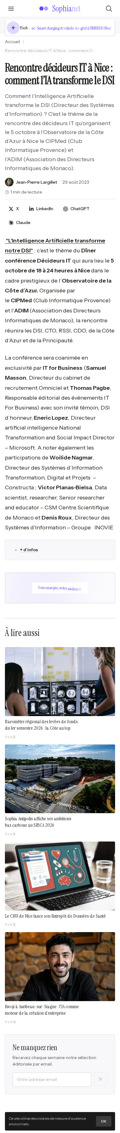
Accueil (12, 41)
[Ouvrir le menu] (11, 8)
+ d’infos (29, 549)
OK (103, 1121)
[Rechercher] (109, 8)
